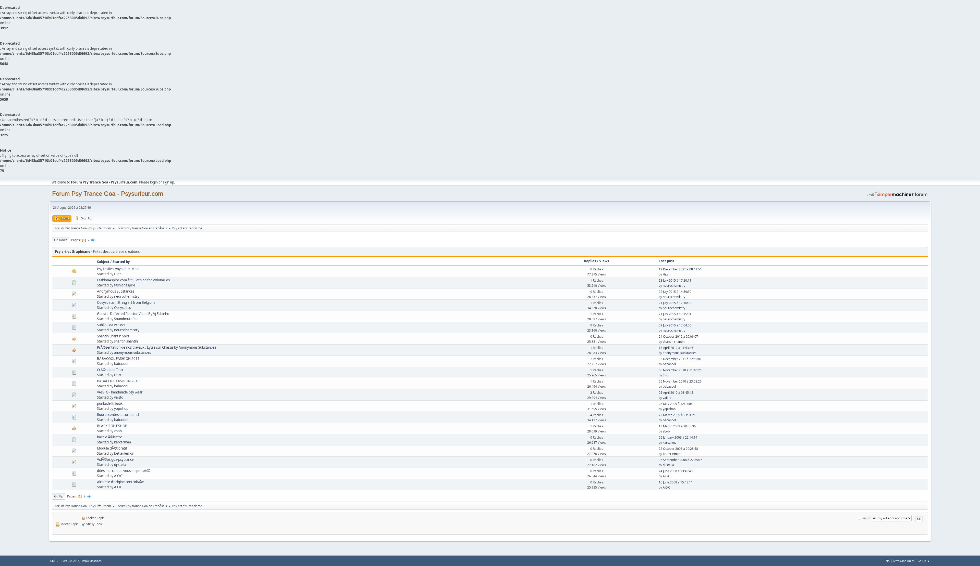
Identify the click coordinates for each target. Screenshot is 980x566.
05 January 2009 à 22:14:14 (678, 437)
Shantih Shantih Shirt (113, 336)
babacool (121, 363)
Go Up (58, 496)
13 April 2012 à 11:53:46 (676, 348)
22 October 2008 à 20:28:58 (678, 448)
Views (604, 261)
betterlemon (124, 453)
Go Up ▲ (924, 561)
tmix (117, 375)
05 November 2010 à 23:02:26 (680, 381)
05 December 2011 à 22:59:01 (680, 359)
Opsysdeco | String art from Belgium (126, 302)
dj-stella (120, 464)
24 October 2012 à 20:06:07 (678, 336)
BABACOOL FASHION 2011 (118, 358)
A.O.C (118, 475)
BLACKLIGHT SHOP (112, 426)
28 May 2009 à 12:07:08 (676, 404)
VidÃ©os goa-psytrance (115, 459)
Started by (121, 261)
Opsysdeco (122, 307)
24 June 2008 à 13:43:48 (676, 471)
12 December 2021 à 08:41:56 (680, 269)
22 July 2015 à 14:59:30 (675, 291)
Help (887, 561)
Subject (103, 261)
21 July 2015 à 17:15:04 (675, 314)
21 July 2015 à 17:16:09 (675, 303)
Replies (590, 261)
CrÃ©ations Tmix (110, 369)
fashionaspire (124, 285)
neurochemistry (674, 285)
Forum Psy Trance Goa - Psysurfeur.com (107, 193)
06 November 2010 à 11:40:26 (680, 370)
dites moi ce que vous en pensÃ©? (124, 470)
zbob (118, 431)
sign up (168, 182)
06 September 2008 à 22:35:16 (680, 460)
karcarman (122, 442)
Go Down (60, 240)
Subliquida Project (111, 325)
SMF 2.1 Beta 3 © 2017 (64, 560)
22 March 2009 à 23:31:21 (677, 415)
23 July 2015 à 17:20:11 (675, 280)
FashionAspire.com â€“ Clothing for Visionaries (133, 280)
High (117, 274)
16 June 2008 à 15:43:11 (676, 482)
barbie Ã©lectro (109, 437)
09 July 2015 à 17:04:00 (675, 325)
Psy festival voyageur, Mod (118, 269)
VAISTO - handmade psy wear (120, 392)
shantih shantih (126, 341)
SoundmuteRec (126, 319)
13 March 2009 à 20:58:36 (677, 426)
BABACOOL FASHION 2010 (118, 381)
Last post (666, 261)
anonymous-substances (132, 352)
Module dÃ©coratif (112, 448)
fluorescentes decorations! (118, 414)
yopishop (121, 408)
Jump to (865, 518)
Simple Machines (91, 560)
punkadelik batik (109, 403)
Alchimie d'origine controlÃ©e (120, 482)
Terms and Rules (903, 561)
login (154, 182)
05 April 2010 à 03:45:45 (676, 392)
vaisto (118, 397)
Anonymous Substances (115, 291)
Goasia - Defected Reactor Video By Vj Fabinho (133, 313)
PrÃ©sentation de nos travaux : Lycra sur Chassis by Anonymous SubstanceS (156, 347)
